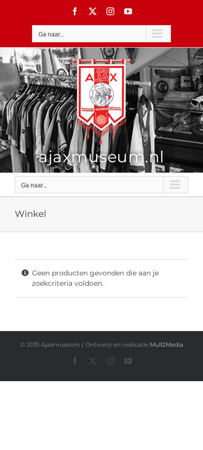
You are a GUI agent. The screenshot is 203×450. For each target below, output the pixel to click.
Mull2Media (166, 344)
